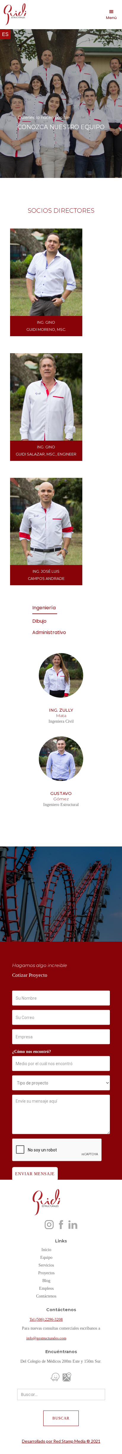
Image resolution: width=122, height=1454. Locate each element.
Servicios (46, 1265)
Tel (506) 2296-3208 (46, 1319)
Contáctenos (46, 1296)
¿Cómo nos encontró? (31, 1051)
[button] (111, 14)
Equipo (46, 1257)
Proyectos (46, 1273)
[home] (13, 14)
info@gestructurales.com (46, 1338)
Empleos (46, 1288)
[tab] (44, 608)
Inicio (46, 1250)
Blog (46, 1280)
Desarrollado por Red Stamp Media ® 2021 (61, 1441)
